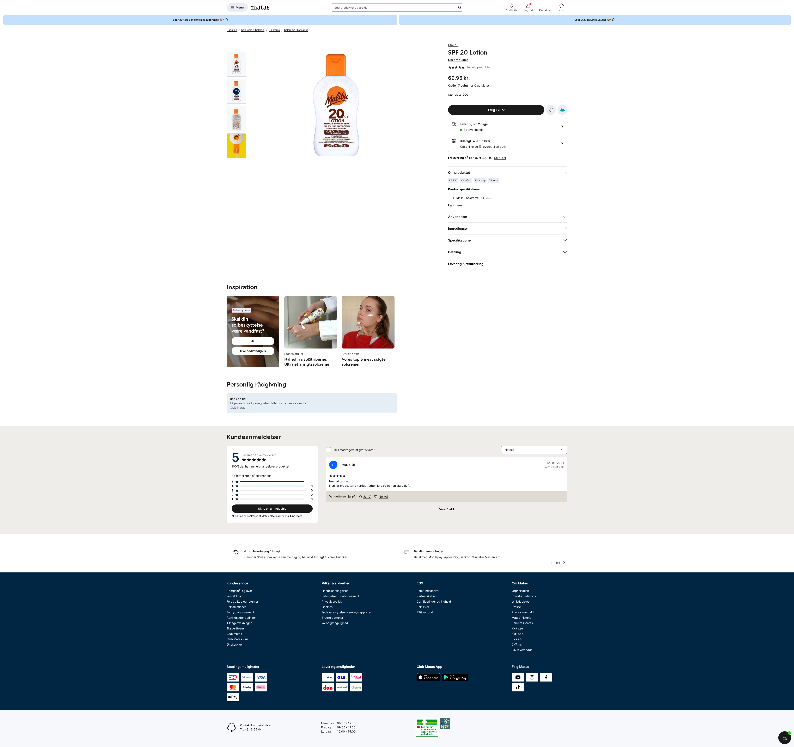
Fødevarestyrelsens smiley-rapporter (346, 612)
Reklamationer (236, 607)
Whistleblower (521, 601)
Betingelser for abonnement (340, 596)
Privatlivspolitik (332, 601)
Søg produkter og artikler (351, 7)
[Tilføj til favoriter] (551, 110)
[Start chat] (784, 737)
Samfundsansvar (428, 590)
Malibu (453, 45)
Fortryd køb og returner (242, 601)
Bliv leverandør (522, 650)
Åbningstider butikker (241, 617)
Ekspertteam (235, 628)
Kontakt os (234, 596)
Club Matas (234, 633)
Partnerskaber (426, 596)
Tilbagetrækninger (239, 623)
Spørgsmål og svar (239, 590)
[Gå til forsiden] (260, 7)
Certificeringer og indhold (434, 601)
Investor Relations (524, 596)
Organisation (520, 590)
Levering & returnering (465, 264)
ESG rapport (425, 612)
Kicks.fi (516, 639)
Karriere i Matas (522, 623)
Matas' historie (521, 617)
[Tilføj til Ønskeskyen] (562, 110)
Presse (516, 607)
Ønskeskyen (235, 644)
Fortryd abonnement (240, 612)
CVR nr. (517, 644)
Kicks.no (517, 633)
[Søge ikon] (459, 7)
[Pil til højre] (564, 562)
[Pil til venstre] (551, 562)
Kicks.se (517, 628)
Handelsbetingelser (335, 590)
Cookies (327, 607)
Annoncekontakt (523, 612)
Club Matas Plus (237, 639)
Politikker (423, 607)
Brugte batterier (332, 617)
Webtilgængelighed (335, 623)
